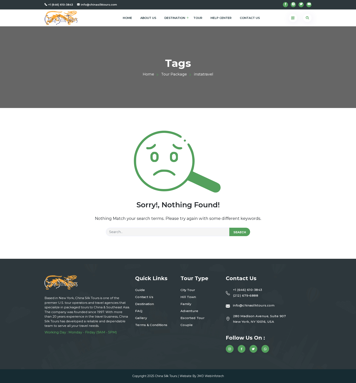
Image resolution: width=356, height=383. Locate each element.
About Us (148, 18)
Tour (197, 18)
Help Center (221, 18)
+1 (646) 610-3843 (60, 4)
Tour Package (174, 74)
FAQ (138, 311)
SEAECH (239, 232)
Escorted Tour (192, 318)
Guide (140, 290)
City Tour (187, 290)
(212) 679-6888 (245, 295)
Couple (186, 325)
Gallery (141, 318)
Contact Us (250, 18)
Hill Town (188, 297)
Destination (174, 18)
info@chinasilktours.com (99, 4)
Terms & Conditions (151, 325)
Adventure (189, 311)
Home (127, 18)
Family (185, 304)
